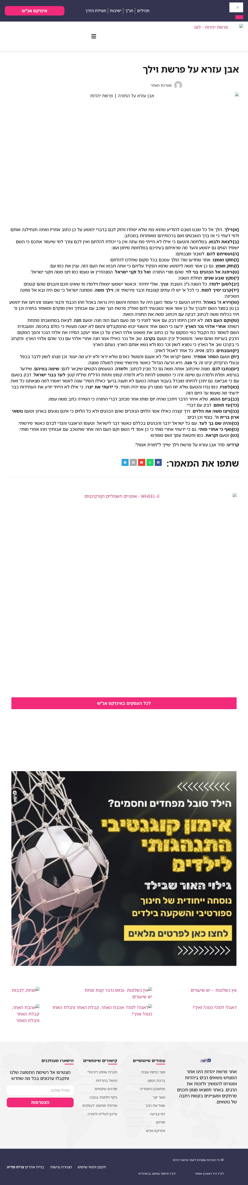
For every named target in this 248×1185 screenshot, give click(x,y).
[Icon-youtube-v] (186, 11)
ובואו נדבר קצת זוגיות (104, 990)
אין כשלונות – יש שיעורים (214, 990)
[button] (94, 36)
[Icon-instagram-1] (178, 11)
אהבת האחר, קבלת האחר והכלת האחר (88, 1007)
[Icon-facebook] (193, 11)
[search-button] (239, 17)
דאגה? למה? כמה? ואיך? (215, 1007)
